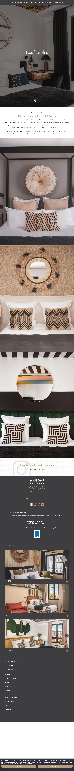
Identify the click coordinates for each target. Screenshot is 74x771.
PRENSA (7, 691)
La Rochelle (10, 650)
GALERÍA (7, 682)
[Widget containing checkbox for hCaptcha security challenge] (18, 73)
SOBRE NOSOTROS (11, 661)
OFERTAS (7, 674)
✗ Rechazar (55, 766)
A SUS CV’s (8, 687)
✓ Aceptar (19, 766)
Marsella (9, 616)
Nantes (8, 581)
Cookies (8, 709)
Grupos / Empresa (11, 698)
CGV (6, 705)
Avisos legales (10, 702)
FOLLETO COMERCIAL (12, 678)
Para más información (37, 769)
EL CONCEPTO (9, 666)
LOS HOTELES (9, 670)
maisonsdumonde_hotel (37, 469)
